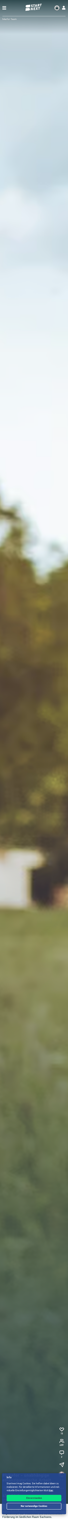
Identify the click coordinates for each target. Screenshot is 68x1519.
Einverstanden (34, 1498)
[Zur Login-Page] (64, 7)
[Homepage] (34, 7)
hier (51, 1490)
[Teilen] (62, 1464)
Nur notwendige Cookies (34, 1506)
